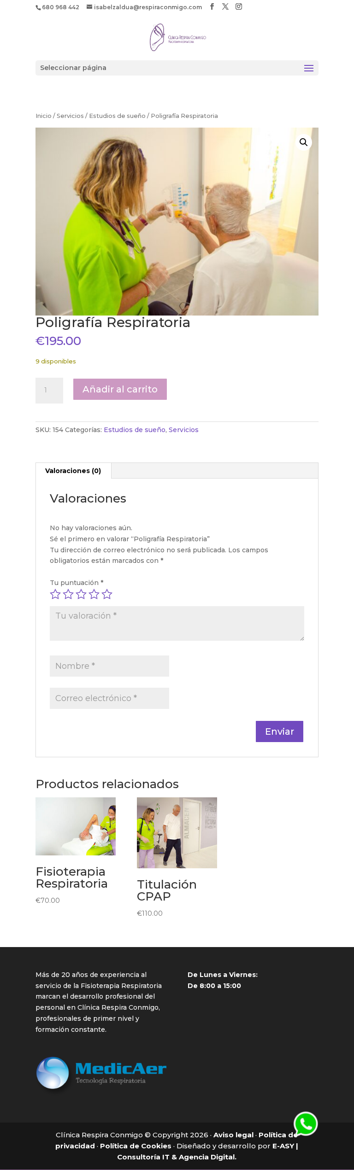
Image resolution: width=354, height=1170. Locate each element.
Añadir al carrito (120, 389)
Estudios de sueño (117, 115)
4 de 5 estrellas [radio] (94, 594)
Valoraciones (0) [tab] (73, 471)
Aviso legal (233, 1134)
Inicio (43, 115)
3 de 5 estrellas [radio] (81, 594)
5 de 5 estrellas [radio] (106, 594)
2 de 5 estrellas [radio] (68, 594)
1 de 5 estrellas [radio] (55, 594)
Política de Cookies (135, 1145)
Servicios (70, 115)
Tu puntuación (76, 583)
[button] (303, 142)
